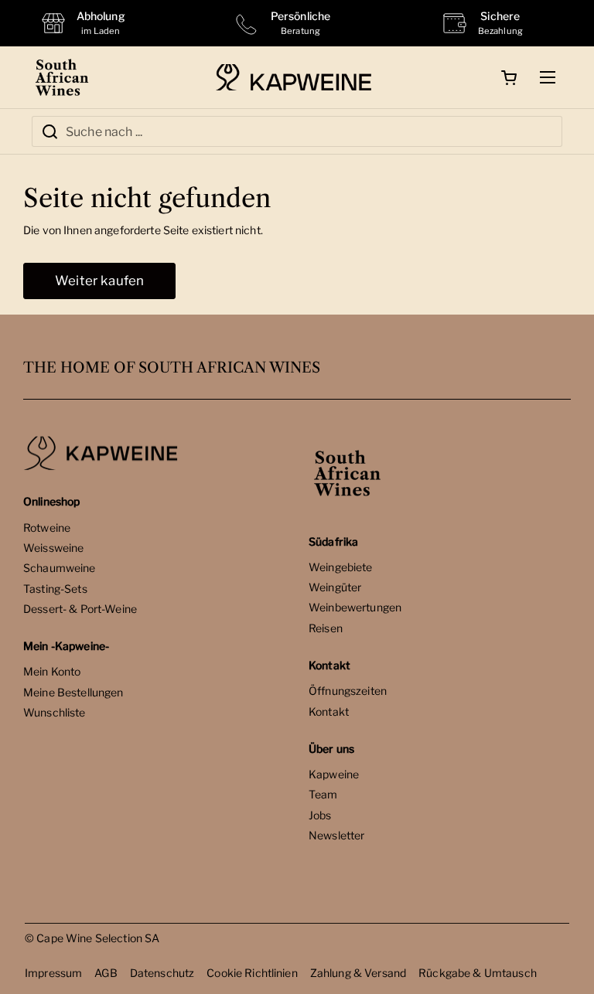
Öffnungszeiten (348, 690)
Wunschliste (54, 712)
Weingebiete (341, 567)
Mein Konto (51, 671)
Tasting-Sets (55, 588)
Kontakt (329, 711)
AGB (105, 972)
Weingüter (335, 587)
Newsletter (336, 835)
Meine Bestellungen (73, 692)
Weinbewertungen (355, 607)
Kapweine (334, 774)
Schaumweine (59, 567)
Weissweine (53, 547)
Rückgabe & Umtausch (477, 972)
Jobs (320, 815)
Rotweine (46, 527)
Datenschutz (162, 972)
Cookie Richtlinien (252, 972)
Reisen (326, 628)
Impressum (53, 972)
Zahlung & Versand (358, 972)
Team (323, 794)
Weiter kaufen (99, 280)
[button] (508, 77)
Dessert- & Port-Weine (80, 608)
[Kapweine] (293, 77)
